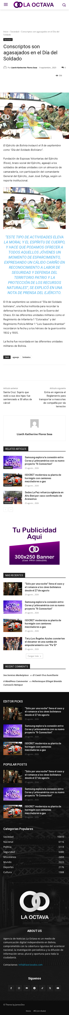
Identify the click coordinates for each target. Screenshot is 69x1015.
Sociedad (14, 31)
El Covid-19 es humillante (45, 675)
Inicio (5, 31)
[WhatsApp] (40, 84)
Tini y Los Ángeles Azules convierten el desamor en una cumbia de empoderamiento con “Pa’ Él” (45, 641)
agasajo (16, 357)
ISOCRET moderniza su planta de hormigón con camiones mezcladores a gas (43, 478)
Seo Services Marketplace (16, 675)
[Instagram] (19, 988)
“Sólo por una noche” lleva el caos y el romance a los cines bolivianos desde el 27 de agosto (44, 587)
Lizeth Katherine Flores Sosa (24, 67)
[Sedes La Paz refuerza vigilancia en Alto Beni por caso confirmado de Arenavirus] (12, 497)
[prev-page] (5, 509)
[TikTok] (42, 988)
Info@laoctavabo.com (31, 964)
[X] (25, 84)
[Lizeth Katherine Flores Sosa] (5, 67)
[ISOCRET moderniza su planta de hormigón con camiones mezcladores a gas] (12, 480)
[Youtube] (58, 988)
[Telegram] (34, 988)
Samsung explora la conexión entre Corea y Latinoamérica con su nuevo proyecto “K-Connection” (44, 460)
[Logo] (34, 5)
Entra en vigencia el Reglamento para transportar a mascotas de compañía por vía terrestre (52, 399)
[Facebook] (17, 84)
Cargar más (33, 656)
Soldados (26, 357)
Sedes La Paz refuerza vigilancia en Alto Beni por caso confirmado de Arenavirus (44, 495)
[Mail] (27, 988)
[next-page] (11, 509)
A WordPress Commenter (15, 681)
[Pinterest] (32, 84)
